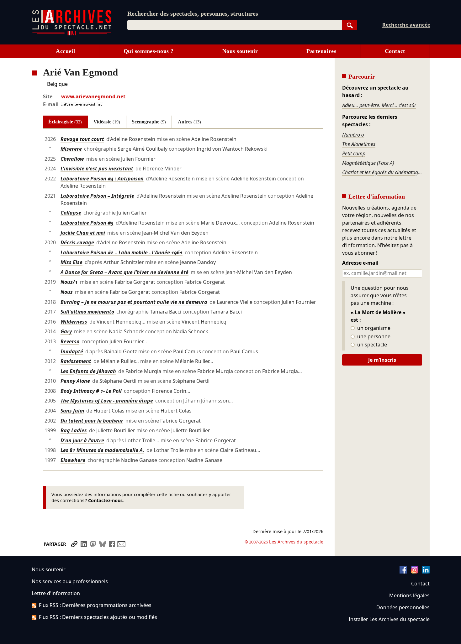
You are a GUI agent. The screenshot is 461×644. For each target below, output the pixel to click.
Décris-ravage (77, 242)
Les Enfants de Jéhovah (88, 371)
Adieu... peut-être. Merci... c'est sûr (379, 105)
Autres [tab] (189, 121)
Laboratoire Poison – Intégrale (97, 195)
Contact (395, 51)
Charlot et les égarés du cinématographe (382, 172)
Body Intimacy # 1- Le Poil (91, 390)
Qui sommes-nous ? (149, 51)
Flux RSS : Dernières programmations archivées (95, 605)
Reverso (70, 341)
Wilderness (74, 321)
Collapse (71, 212)
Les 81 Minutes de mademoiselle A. (102, 450)
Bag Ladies (74, 430)
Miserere (71, 148)
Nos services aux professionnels (70, 581)
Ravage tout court (82, 139)
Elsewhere (73, 460)
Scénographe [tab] (149, 121)
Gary (66, 331)
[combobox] (234, 25)
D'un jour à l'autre (82, 440)
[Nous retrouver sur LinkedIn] (426, 571)
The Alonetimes (358, 144)
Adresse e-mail (360, 263)
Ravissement (76, 361)
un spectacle (371, 345)
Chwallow (72, 158)
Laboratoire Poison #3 (87, 222)
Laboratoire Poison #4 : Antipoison (102, 178)
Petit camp (353, 153)
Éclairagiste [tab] (65, 121)
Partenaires (321, 51)
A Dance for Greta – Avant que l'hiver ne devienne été (124, 272)
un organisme (373, 328)
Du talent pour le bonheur (92, 420)
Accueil (65, 51)
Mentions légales (409, 595)
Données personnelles (403, 607)
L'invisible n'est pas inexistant (97, 168)
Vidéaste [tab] (106, 121)
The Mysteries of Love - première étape (107, 400)
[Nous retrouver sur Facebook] (403, 571)
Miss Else (71, 262)
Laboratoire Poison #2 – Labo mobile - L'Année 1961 (122, 252)
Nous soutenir (240, 51)
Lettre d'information (56, 593)
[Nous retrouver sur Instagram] (414, 571)
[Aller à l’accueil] (71, 34)
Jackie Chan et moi (83, 232)
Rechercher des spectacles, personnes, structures (192, 13)
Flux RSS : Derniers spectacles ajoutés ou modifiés (98, 617)
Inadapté (72, 351)
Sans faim (72, 410)
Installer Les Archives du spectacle (389, 619)
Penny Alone (75, 380)
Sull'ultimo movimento (87, 311)
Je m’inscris (382, 359)
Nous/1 (69, 281)
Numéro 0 (353, 134)
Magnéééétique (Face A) (368, 162)
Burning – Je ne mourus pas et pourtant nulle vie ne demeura (134, 302)
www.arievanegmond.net (93, 96)
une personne (373, 337)
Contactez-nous (105, 500)
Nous (67, 291)
